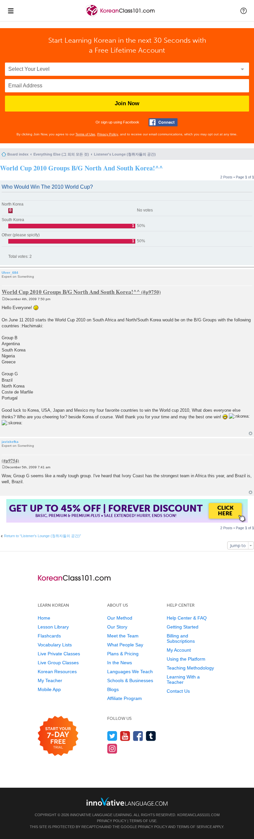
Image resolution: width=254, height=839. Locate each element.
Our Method (119, 618)
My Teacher (50, 680)
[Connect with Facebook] (163, 122)
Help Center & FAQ (187, 618)
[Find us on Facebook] (138, 736)
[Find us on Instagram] (112, 748)
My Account (179, 650)
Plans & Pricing (123, 653)
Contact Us (178, 691)
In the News (119, 662)
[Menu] (10, 10)
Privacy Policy (107, 134)
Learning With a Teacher (183, 679)
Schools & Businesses (130, 680)
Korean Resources (57, 671)
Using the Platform (186, 659)
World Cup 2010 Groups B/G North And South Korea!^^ (81, 168)
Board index (17, 154)
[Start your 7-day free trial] (58, 736)
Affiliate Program (124, 698)
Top (250, 433)
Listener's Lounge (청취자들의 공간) (125, 154)
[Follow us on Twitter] (112, 736)
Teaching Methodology (190, 668)
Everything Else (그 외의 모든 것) (61, 154)
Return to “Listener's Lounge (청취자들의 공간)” (42, 536)
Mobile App (49, 689)
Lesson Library (53, 626)
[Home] (121, 16)
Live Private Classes (59, 653)
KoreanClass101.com (198, 815)
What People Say (125, 644)
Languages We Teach (130, 671)
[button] (243, 10)
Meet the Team (123, 635)
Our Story (117, 626)
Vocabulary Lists (55, 644)
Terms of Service (194, 827)
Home (44, 618)
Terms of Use (85, 134)
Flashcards (49, 635)
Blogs (113, 689)
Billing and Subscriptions (181, 638)
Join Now (127, 103)
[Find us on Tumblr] (151, 736)
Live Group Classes (58, 662)
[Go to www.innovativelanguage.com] (127, 801)
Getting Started (182, 626)
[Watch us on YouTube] (125, 736)
